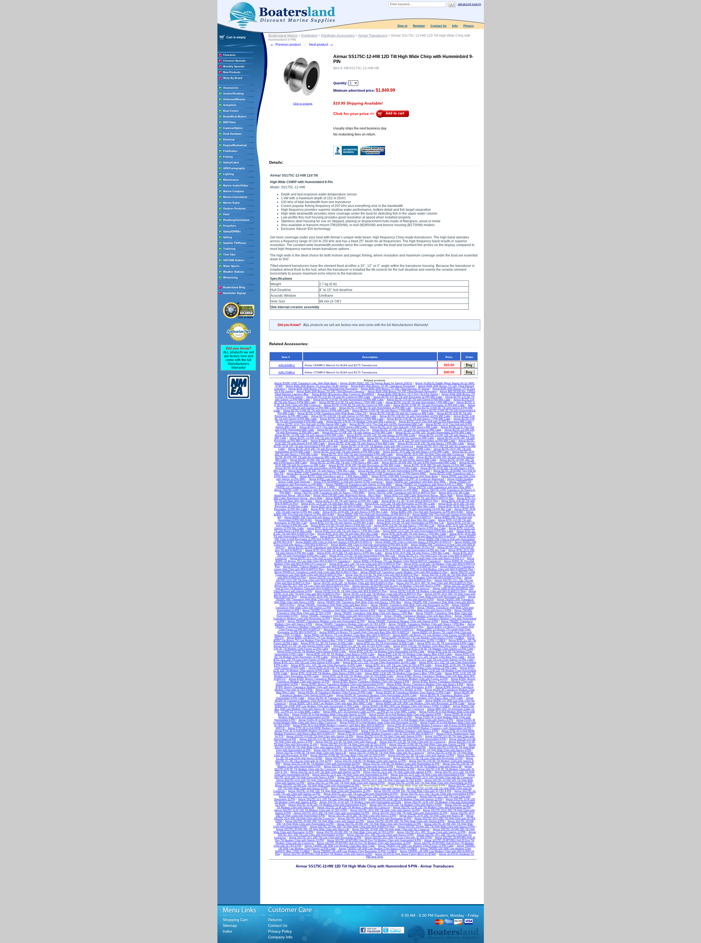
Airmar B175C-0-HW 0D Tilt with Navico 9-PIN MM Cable (316, 410)
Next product (321, 45)
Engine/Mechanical (235, 145)
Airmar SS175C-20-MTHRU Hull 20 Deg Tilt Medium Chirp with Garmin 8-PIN (327, 854)
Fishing (228, 156)
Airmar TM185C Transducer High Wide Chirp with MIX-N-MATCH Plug (341, 616)
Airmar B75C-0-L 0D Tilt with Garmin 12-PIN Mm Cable (346, 501)
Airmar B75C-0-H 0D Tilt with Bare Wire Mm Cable (406, 520)
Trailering (229, 248)
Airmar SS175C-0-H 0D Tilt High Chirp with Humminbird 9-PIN (410, 739)
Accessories (230, 87)
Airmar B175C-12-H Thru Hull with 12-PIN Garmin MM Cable (311, 424)
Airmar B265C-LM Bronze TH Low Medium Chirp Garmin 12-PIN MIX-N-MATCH (332, 637)
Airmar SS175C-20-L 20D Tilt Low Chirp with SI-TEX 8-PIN (398, 837)
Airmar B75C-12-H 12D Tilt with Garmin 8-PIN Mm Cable (413, 528)
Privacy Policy (280, 931)
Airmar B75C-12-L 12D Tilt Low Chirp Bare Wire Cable (433, 657)
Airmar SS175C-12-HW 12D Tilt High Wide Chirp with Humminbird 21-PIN (317, 785)
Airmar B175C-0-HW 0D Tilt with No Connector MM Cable (357, 405)
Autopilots (229, 105)
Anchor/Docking (233, 93)
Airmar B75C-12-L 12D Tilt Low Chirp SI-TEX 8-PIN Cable (398, 665)
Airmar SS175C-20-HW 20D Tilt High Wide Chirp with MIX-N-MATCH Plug (352, 826)
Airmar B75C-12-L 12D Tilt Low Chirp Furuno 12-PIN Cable (369, 659)
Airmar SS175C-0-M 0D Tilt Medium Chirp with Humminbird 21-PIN (401, 763)
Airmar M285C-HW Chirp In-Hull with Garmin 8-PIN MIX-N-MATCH (333, 542)
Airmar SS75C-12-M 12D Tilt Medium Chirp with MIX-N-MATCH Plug (382, 594)
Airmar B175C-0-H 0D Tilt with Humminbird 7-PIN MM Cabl (419, 402)
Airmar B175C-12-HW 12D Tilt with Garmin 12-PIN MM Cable (357, 432)
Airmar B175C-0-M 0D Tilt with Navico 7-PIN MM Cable (418, 418)
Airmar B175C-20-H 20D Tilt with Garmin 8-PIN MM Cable (346, 451)
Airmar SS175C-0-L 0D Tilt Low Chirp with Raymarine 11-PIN (428, 758)
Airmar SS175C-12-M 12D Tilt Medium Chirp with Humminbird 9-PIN (327, 804)
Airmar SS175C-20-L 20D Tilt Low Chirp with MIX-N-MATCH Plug (311, 585)
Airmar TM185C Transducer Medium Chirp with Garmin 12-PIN (369, 618)
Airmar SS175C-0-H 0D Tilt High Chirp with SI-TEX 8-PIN (353, 744)
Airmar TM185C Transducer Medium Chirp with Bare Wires (418, 616)
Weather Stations (233, 271)
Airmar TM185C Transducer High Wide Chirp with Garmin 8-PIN (338, 610)
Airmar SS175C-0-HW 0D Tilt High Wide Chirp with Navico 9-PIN (434, 750)
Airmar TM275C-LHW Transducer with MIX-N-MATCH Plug (402, 492)
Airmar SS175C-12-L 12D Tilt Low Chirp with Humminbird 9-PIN (437, 793)
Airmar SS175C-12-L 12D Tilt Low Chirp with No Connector (382, 796)
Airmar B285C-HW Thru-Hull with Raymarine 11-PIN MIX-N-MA (427, 512)
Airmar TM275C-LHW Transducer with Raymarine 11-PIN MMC (310, 490)
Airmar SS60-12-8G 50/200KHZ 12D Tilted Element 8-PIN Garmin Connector (386, 588)
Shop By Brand (232, 78)
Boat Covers (231, 110)
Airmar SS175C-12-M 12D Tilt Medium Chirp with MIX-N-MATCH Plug (353, 583)
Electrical (229, 139)
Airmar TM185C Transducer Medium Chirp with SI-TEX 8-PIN (350, 624)
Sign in (402, 25)
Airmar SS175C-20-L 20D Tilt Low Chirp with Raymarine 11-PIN (325, 837)
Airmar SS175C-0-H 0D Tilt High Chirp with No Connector (413, 741)
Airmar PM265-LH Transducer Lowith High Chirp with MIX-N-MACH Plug (315, 572)
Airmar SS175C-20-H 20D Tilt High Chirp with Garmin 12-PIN (385, 810)
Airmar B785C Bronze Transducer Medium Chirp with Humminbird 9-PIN (342, 684)
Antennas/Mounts (234, 99)
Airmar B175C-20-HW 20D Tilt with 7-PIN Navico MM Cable (344, 462)
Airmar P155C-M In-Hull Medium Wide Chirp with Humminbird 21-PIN (372, 717)
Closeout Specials (234, 60)
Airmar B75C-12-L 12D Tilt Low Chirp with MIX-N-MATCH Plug (365, 564)
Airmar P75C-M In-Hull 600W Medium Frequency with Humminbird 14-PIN (429, 728)
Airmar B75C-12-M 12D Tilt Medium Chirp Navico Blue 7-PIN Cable (403, 673)
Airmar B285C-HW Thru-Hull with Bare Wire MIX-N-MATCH (359, 498)
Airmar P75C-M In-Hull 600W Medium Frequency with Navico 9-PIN (399, 730)
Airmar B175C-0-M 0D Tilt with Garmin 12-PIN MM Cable (344, 416)
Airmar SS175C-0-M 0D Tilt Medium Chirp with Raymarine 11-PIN (376, 769)
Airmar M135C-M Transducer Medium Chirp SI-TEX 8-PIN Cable (385, 700)
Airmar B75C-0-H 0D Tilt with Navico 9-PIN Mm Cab (341, 525)
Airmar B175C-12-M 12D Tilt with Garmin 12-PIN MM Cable (345, 440)
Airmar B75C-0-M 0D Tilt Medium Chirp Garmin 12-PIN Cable (438, 648)
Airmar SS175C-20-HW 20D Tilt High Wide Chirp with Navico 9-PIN (436, 826)
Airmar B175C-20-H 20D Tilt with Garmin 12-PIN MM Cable (396, 449)
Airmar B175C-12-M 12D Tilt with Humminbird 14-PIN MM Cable (418, 440)
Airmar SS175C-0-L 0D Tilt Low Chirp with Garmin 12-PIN (421, 755)
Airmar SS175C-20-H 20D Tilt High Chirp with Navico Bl (431, 815)
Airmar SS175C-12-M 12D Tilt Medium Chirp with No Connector (353, 807)
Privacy (468, 25)
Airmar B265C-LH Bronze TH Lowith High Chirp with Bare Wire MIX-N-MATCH (364, 632)
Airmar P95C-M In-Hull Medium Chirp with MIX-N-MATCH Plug (437, 569)
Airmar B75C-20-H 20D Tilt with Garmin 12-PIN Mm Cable (338, 550)
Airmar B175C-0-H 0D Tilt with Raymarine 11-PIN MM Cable (407, 397)
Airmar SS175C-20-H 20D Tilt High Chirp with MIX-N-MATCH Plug (434, 583)
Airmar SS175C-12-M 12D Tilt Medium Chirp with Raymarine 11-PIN (432, 807)
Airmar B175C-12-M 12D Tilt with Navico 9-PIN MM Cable (361, 443)
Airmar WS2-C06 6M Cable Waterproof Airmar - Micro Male (347, 495)
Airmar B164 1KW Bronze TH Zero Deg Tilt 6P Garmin (317, 386)
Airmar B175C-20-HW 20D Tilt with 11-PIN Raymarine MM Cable (376, 457)
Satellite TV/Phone (234, 243)
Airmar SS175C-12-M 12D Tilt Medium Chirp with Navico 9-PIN (405, 804)
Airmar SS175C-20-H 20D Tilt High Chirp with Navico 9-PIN (362, 815)
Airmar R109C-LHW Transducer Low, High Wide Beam (305, 383)
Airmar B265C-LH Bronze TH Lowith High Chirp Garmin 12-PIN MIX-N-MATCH (368, 629)
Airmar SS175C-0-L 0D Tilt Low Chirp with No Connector (357, 758)
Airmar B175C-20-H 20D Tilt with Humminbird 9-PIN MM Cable (357, 454)
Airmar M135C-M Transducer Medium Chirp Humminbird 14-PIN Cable (376, 695)
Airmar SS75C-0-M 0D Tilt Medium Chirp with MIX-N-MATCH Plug (428, 591)
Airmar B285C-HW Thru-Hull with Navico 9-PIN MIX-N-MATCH (320, 517)
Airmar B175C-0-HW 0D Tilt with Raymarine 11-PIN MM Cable (429, 405)
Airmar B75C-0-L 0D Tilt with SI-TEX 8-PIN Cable (361, 646)
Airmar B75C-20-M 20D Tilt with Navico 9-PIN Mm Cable (355, 512)
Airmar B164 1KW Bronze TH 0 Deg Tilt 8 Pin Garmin (407, 394)
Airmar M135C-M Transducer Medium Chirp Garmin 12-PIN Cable (413, 692)
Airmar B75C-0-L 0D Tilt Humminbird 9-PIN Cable (445, 643)
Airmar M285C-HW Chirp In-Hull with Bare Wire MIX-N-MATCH (419, 536)
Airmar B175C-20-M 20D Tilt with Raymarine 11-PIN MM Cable (365, 465)
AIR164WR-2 (286, 365)
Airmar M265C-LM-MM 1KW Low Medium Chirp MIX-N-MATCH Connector (381, 709)
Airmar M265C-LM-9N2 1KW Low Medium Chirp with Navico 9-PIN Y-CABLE (406, 706)
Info (455, 25)
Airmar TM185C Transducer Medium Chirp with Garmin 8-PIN (403, 621)
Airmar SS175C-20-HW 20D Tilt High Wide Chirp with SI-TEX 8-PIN (355, 832)
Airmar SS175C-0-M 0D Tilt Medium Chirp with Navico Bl (428, 766)
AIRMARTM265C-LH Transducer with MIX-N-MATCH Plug (372, 487)
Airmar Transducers (372, 36)
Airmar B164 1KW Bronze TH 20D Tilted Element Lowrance (330, 391)
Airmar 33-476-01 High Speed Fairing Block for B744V (405, 854)
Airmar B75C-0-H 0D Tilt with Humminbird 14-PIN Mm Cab (410, 522)
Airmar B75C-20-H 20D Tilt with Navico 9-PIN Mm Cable (349, 553)
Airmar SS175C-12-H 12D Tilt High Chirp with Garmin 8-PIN (397, 772)
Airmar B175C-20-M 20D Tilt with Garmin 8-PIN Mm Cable (383, 468)
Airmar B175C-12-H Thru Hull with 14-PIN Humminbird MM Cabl (386, 424)
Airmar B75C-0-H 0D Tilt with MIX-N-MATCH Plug (425, 498)
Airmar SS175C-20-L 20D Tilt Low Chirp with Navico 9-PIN (380, 835)
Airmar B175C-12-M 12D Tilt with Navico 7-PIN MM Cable (431, 443)
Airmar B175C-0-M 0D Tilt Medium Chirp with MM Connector (361, 421)
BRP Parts (229, 122)
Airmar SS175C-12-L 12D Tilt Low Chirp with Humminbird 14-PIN (360, 793)
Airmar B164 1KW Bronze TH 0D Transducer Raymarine (383, 386)
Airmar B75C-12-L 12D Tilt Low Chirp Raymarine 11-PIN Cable (326, 665)
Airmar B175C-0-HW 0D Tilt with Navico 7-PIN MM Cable (385, 410)
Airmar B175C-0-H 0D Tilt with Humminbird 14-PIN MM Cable (348, 399)
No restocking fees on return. (354, 134)
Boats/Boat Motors (234, 116)
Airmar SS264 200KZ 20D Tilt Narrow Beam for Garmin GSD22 (376, 383)
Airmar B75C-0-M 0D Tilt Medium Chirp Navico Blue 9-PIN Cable (415, 654)
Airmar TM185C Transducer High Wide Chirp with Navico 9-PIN (414, 610)
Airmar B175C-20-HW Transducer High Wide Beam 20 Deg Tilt (398, 547)
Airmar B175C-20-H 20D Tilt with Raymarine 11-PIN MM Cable (324, 449)
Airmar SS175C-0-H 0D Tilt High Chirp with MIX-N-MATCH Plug (381, 574)
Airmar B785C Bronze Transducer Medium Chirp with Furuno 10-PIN (328, 678)
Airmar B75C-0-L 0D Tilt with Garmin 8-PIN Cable (302, 646)
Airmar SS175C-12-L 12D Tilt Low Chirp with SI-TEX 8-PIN (332, 799)
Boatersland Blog (234, 287)
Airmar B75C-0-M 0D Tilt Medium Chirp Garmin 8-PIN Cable (311, 651)
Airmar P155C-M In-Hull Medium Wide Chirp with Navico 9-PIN (417, 720)
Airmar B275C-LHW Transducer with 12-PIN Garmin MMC (393, 473)
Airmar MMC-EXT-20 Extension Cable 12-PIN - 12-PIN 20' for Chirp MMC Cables (369, 711)
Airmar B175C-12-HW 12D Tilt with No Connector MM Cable (406, 429)
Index (227, 931)
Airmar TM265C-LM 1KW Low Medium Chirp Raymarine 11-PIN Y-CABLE (355, 851)
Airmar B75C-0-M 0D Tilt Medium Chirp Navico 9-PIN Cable (340, 654)
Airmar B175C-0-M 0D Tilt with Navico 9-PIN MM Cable (352, 418)
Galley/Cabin (231, 162)
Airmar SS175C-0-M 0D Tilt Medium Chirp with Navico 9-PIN (358, 766)
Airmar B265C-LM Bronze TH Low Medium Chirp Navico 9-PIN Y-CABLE (422, 637)
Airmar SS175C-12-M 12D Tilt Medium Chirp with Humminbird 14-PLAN (360, 802)
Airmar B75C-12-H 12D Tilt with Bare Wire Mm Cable (331, 503)
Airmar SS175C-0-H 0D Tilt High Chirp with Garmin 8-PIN (389, 736)
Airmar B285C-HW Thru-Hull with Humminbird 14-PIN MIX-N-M (373, 514)
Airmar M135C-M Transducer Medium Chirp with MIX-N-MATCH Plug (397, 566)
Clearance (229, 55)
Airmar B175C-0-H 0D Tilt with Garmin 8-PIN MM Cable (418, 399)
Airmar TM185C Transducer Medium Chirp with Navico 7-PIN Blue (426, 624)
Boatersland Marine (283, 36)
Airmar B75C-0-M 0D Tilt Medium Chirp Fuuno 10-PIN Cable (365, 648)
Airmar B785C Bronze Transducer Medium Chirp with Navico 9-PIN (425, 684)
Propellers (229, 225)
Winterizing (230, 277)
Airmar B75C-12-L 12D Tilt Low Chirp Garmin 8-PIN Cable (307, 662)
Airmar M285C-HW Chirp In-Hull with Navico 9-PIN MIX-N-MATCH (413, 542)
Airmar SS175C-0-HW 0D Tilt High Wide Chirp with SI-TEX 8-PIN (347, 755)
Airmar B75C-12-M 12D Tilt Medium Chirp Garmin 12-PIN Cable (420, 668)
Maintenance (231, 179)
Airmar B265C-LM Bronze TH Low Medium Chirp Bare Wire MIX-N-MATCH (347, 635)
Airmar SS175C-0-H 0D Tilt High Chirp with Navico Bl (346, 741)
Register (419, 25)
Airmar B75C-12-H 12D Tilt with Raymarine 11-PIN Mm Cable (400, 503)
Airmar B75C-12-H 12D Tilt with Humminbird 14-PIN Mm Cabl (342, 528)
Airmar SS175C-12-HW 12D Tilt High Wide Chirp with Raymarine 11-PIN (329, 791)
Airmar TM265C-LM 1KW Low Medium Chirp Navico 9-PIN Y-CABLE (378, 848)
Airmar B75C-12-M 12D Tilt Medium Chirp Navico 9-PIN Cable (326, 673)
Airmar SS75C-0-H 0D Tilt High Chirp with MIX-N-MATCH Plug (351, 591)
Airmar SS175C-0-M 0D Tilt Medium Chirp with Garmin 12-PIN (370, 761)
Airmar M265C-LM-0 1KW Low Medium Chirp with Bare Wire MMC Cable (331, 703)
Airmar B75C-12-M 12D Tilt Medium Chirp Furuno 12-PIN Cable (344, 668)
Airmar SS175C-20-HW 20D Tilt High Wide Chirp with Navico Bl (312, 829)
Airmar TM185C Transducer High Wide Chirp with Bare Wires (332, 605)
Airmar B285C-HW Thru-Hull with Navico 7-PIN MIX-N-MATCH (395, 517)
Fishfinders (230, 151)
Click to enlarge (302, 103)
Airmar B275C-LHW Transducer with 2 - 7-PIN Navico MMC (334, 476)
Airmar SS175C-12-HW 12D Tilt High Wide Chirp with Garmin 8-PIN (346, 782)
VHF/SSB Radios (233, 260)
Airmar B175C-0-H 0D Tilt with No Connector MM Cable (338, 397)
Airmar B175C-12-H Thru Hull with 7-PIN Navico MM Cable (404, 427)
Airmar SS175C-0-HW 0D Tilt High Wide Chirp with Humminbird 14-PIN (385, 747)
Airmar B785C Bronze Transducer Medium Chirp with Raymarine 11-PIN (391, 687)
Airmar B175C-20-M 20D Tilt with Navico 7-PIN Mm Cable (321, 470)
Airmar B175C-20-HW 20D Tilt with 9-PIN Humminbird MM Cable (419, 462)
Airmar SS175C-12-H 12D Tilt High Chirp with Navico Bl (369, 777)
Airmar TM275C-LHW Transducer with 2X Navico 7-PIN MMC (329, 492)
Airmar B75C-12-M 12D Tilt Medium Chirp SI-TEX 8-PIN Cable (357, 676)
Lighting (228, 174)
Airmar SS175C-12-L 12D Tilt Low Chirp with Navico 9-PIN (312, 796)
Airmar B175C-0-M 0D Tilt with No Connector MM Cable (401, 413)
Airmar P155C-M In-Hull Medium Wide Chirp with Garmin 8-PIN (405, 714)
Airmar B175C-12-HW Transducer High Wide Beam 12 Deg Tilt (324, 547)
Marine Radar (231, 202)
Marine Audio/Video (235, 185)
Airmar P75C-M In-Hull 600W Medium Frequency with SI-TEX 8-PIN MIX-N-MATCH (385, 733)
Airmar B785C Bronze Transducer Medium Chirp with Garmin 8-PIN (370, 681)
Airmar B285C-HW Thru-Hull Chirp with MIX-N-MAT (344, 520)
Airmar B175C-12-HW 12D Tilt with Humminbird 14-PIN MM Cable (433, 432)
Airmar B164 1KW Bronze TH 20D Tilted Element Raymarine (402, 391)
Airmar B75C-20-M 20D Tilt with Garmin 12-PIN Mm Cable (344, 509)
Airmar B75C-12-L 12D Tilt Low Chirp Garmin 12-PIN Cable (440, 659)
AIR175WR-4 (286, 372)
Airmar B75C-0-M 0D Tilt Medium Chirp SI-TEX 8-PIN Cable (365, 657)
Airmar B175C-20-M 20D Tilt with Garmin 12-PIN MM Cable (438, 465)
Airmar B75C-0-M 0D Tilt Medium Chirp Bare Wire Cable (425, 646)
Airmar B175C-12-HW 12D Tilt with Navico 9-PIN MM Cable (381, 435)
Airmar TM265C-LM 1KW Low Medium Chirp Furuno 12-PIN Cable (416, 845)
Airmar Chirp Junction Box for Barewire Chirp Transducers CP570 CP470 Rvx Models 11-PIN (368, 689)
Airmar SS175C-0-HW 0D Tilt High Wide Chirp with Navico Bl (311, 752)
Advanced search (469, 4)
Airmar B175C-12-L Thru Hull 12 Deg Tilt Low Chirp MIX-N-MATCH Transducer (335, 558)
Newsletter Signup (234, 293)
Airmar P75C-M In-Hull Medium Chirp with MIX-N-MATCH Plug (362, 569)
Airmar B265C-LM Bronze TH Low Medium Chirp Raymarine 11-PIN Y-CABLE (401, 640)
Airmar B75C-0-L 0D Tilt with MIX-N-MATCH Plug (409, 501)
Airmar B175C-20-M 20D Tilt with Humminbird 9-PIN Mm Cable (394, 470)
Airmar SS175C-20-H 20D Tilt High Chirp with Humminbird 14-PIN (331, 813)
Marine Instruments (235, 197)
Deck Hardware (232, 133)
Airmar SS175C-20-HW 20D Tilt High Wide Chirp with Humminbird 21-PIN (379, 824)
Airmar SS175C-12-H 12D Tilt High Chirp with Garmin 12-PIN (325, 772)
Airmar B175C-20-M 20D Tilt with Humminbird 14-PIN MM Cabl (311, 468)
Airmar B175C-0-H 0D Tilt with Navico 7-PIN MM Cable (351, 402)
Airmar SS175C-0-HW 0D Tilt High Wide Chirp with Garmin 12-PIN (427, 744)
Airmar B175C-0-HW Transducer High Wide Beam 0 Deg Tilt (331, 413)
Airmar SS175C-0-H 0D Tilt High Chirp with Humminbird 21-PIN (335, 739)
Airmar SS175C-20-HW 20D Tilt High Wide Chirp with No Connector (391, 829)
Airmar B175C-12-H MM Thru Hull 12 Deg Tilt (343, 429)
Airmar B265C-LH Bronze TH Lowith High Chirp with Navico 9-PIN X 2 (423, 558)
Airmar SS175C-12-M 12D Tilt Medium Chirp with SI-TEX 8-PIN (310, 810)
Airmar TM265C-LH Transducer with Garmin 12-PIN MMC (359, 484)
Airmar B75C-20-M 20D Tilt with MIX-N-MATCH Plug (350, 536)
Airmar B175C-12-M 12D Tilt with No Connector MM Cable (400, 438)
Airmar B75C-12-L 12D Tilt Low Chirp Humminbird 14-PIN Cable (379, 662)
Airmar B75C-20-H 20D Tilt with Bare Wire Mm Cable (347, 533)
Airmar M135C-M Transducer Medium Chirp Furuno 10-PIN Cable (335, 692)
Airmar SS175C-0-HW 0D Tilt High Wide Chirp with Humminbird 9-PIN (354, 750)
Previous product (285, 45)
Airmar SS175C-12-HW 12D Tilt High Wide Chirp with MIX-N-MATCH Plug (389, 580)
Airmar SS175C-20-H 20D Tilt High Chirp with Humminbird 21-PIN (409, 813)
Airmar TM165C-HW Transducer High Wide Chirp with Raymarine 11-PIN (423, 596)
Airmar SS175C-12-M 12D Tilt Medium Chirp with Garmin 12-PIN (406, 799)
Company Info (280, 937)
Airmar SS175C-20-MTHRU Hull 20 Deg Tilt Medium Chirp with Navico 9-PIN (396, 585)
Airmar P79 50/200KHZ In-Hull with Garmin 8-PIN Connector (348, 481)
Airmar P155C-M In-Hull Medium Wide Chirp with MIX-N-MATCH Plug (338, 720)
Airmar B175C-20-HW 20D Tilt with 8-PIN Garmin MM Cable (401, 459)
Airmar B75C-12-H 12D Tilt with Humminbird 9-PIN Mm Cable (418, 531)
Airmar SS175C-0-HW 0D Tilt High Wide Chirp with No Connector (386, 752)
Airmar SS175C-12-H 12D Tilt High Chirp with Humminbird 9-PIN (427, 774)
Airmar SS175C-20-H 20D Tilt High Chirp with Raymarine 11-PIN (374, 818)
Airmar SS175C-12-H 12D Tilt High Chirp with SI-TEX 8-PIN (387, 780)
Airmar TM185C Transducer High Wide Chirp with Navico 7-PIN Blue (373, 613)
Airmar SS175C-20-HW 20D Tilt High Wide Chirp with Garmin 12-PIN (324, 821)
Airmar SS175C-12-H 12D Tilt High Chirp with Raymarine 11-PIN (313, 780)
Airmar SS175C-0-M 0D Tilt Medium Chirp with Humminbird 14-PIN (321, 763)
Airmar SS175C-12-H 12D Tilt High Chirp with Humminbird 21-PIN (349, 774)
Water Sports (231, 266)
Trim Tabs (229, 254)
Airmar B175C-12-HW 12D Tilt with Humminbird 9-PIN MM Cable (326, 438)
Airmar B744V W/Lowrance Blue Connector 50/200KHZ (343, 394)
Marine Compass (233, 191)
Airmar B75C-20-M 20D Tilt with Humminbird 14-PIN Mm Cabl (415, 509)
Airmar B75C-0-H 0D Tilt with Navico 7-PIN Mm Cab (404, 525)
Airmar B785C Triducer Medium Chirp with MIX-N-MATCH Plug (319, 566)
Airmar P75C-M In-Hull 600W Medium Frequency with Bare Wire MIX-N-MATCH (338, 725)
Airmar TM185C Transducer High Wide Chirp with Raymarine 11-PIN (409, 605)
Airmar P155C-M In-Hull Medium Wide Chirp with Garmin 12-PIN (329, 714)
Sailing (227, 237)
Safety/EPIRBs (232, 231)
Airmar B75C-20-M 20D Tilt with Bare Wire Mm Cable (404, 506)
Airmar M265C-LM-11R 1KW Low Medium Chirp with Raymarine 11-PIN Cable (420, 703)
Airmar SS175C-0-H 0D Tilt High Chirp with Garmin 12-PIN (319, 736)
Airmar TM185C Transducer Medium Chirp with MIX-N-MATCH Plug (385, 626)
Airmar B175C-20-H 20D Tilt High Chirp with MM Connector (430, 454)
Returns (275, 920)
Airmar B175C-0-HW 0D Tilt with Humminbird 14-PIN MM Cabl (375, 407)
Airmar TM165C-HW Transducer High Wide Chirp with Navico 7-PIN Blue (359, 602)
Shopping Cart (235, 920)
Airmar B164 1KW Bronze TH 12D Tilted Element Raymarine (323, 388)
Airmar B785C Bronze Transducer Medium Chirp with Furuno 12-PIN (409, 678)
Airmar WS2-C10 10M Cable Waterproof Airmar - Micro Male (418, 495)
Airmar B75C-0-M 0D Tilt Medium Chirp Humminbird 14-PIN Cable (386, 651)
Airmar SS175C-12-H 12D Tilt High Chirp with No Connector (438, 777)
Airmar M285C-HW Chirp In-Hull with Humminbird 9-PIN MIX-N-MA (369, 544)
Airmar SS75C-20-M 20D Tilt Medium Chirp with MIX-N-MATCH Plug (339, 596)
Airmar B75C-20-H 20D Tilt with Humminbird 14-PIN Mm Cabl (410, 550)
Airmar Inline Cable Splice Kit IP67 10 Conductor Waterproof (409, 479)
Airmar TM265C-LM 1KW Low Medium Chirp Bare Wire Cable (339, 845)
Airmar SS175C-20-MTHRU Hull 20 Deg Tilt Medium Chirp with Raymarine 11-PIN (364, 843)
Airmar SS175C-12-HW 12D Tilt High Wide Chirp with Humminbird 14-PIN (430, 782)
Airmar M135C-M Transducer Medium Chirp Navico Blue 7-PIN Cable (423, 698)
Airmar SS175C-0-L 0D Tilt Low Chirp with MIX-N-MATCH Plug (345, 577)
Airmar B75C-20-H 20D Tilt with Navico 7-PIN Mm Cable (417, 553)
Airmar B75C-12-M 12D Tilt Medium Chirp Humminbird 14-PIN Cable (371, 670)
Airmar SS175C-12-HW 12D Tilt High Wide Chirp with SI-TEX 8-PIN (412, 791)
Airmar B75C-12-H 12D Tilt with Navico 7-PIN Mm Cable (347, 531)
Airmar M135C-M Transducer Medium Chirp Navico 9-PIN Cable (344, 698)
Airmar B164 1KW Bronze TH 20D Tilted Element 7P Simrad (395, 388)
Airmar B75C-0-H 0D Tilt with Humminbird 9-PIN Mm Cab (362, 555)
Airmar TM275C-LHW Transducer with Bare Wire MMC (440, 487)
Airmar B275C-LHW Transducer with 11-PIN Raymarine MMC (321, 473)
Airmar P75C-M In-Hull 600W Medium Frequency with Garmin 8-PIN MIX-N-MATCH (336, 728)
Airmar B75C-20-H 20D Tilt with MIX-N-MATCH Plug (341, 506)
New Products (231, 72)
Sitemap (230, 925)
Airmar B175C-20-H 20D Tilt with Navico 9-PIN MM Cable (416, 451)
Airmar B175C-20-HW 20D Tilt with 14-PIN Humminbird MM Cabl (327, 459)
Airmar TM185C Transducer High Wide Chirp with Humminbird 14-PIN (374, 607)
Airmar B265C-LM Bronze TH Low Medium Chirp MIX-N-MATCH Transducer (397, 561)
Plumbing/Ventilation (236, 220)
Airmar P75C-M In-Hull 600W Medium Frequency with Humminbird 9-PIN (316, 730)
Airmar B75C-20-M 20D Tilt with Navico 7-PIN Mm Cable (413, 533)
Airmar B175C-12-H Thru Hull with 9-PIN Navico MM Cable (333, 427)
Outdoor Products (234, 208)
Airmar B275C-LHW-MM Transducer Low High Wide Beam (404, 476)
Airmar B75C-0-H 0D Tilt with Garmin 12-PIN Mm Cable (342, 522)
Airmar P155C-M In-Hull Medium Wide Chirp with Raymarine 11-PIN (378, 722)
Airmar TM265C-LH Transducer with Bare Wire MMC (416, 481)
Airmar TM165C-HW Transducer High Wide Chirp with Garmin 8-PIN (394, 599)
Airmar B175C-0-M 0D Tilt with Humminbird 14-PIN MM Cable (415, 416)
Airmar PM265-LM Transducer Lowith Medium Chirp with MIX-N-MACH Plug (403, 572)
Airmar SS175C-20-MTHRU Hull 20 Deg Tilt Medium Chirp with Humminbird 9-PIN (374, 840)
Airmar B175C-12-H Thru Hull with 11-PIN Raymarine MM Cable (435, 421)
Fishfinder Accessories (338, 36)
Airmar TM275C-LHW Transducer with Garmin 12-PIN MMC (384, 490)
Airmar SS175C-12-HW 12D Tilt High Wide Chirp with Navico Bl (367, 788)
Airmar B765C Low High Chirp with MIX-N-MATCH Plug (340, 479)
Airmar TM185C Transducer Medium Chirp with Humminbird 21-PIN (326, 621)
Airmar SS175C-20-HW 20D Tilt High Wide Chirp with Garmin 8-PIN (405, 821)
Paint (226, 214)
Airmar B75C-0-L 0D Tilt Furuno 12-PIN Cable (327, 643)
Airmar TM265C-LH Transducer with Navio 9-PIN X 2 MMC (429, 484)
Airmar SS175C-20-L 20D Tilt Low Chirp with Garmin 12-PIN (431, 832)
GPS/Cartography (234, 168)
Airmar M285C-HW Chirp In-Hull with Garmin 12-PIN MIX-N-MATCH (376, 539)
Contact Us (438, 25)
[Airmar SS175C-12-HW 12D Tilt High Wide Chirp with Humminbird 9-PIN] (302, 101)
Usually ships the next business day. (360, 128)
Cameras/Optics (233, 128)
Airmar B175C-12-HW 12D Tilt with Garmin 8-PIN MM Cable (309, 435)
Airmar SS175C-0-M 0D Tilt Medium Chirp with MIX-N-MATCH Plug (422, 577)
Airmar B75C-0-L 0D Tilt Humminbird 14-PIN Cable (385, 643)
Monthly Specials (234, 66)
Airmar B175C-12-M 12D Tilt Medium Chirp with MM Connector (377, 446)
